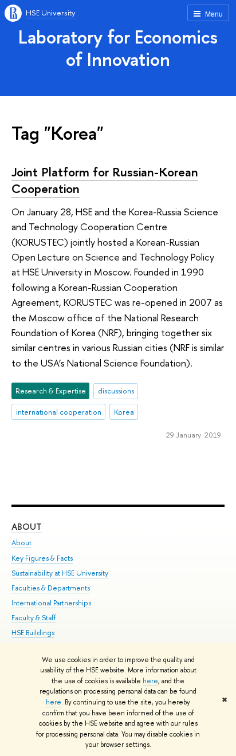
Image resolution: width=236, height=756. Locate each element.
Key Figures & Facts (42, 558)
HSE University (50, 12)
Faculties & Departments (50, 588)
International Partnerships (51, 603)
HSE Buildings (32, 632)
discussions (116, 390)
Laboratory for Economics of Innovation (118, 48)
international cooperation (58, 412)
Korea (124, 412)
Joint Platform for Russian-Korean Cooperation (104, 180)
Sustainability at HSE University (59, 573)
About (26, 527)
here (150, 681)
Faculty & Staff (33, 618)
